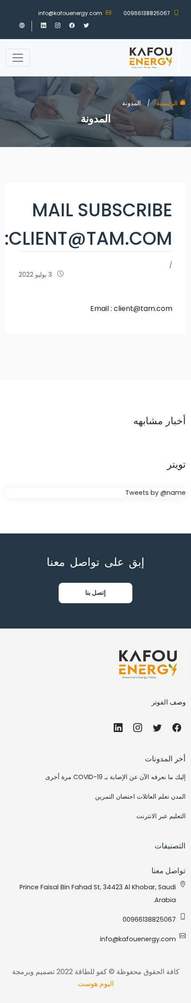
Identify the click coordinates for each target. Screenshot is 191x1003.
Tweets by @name (155, 492)
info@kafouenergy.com (70, 13)
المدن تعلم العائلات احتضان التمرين (140, 796)
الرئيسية (167, 103)
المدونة (131, 103)
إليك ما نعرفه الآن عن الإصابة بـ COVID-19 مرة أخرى (115, 776)
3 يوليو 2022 (36, 274)
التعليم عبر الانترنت (161, 816)
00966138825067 (146, 13)
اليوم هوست (96, 984)
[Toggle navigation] (17, 58)
